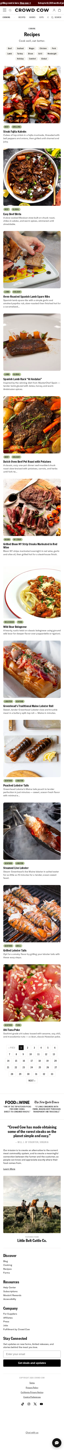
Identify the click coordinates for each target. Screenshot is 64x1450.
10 (31, 1054)
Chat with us (32, 1432)
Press (6, 1321)
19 (47, 1060)
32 (44, 1073)
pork (54, 48)
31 (36, 1073)
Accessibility (9, 1299)
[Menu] (5, 10)
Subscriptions (10, 1291)
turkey (20, 53)
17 (32, 1060)
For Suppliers (10, 1313)
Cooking (6, 17)
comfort (32, 58)
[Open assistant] (56, 1442)
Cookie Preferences (32, 1397)
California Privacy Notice (32, 1392)
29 (20, 1073)
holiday (20, 58)
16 (24, 1060)
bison (30, 53)
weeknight (52, 53)
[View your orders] (59, 10)
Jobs (5, 1325)
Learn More (9, 1168)
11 (38, 1054)
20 (55, 1060)
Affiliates (8, 1317)
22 (16, 1067)
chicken (43, 48)
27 (56, 1067)
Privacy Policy (32, 1387)
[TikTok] (22, 1404)
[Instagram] (28, 1404)
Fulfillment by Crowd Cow (16, 1329)
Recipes (22, 17)
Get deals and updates (32, 1363)
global (44, 58)
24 (32, 1067)
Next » (32, 1080)
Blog (5, 1261)
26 (48, 1067)
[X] (35, 1404)
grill (40, 53)
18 (40, 1060)
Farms (6, 1272)
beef (10, 48)
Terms (32, 1383)
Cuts (41, 17)
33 (52, 1073)
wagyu (32, 48)
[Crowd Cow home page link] (32, 10)
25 (40, 1067)
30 (28, 1073)
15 (16, 1060)
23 (24, 1067)
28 (12, 1073)
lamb (9, 53)
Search (58, 17)
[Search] (10, 10)
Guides (32, 17)
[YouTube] (41, 1404)
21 (8, 1067)
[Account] (54, 10)
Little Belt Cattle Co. (32, 1240)
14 (8, 1060)
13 (54, 1054)
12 (46, 1054)
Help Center (9, 1287)
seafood (20, 48)
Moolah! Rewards (12, 1295)
